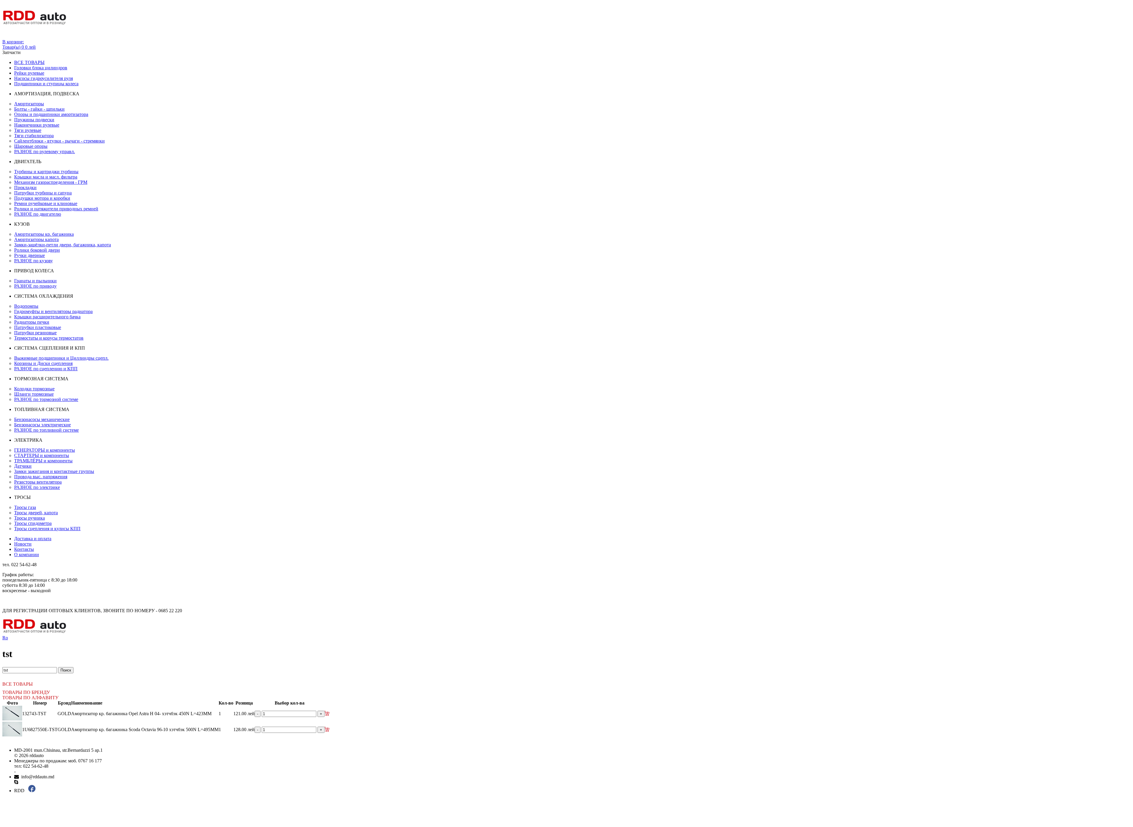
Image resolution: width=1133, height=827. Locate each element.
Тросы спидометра (33, 523)
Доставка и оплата (32, 538)
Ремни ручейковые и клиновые (45, 203)
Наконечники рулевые (36, 124)
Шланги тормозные (34, 394)
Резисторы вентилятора (38, 481)
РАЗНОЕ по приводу (35, 286)
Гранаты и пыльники (35, 280)
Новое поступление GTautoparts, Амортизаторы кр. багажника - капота (861, 664)
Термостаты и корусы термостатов (48, 337)
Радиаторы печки (31, 322)
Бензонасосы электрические (42, 424)
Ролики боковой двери (37, 250)
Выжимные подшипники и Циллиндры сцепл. (61, 358)
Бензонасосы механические (42, 419)
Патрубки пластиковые (37, 327)
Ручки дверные (29, 255)
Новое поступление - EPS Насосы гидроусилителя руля (851, 648)
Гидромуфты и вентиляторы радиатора (53, 311)
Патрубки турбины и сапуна (43, 192)
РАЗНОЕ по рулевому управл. (44, 151)
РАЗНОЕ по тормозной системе (46, 399)
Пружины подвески (34, 119)
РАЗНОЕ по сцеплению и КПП (46, 368)
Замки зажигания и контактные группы (54, 471)
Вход (7, 36)
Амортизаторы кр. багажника (44, 234)
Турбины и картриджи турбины (46, 171)
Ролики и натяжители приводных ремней (56, 208)
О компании (26, 554)
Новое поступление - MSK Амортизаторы (838, 643)
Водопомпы (26, 306)
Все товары (29, 62)
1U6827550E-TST (40, 729)
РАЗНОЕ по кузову (33, 260)
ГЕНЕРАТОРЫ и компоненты (44, 450)
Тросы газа (25, 507)
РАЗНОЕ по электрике (37, 487)
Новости (23, 543)
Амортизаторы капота (36, 239)
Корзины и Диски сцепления (43, 363)
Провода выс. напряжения (40, 476)
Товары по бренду (26, 692)
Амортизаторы (29, 103)
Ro (5, 637)
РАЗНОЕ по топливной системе (46, 430)
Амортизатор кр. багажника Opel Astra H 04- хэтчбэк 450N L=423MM (141, 713)
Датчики (23, 466)
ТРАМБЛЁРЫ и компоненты (43, 460)
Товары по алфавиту (30, 697)
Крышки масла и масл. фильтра (45, 176)
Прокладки (25, 187)
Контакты (24, 549)
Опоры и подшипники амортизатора (51, 114)
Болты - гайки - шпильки (39, 109)
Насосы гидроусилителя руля (43, 78)
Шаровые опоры (31, 146)
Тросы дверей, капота (36, 512)
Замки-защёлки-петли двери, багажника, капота (62, 244)
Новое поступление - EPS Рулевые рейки (837, 653)
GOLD (64, 713)
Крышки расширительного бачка (47, 316)
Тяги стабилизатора (34, 135)
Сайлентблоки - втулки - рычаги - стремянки (59, 140)
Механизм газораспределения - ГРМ (50, 182)
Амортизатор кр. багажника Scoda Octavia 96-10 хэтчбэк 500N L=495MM (145, 729)
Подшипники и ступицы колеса (46, 83)
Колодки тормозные (34, 388)
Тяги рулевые (27, 130)
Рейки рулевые (29, 73)
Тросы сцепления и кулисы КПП (47, 528)
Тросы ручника (29, 517)
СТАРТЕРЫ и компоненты (41, 455)
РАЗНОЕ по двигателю (37, 214)
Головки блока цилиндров (40, 67)
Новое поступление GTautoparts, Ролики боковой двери (851, 658)
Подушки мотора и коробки (42, 198)
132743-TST (34, 713)
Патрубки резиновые (35, 332)
